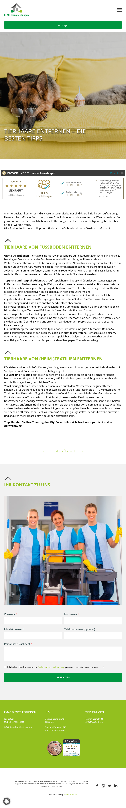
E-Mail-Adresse (13, 629)
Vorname (9, 614)
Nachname (70, 614)
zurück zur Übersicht (63, 451)
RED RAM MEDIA (70, 794)
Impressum (72, 781)
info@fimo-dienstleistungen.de (18, 727)
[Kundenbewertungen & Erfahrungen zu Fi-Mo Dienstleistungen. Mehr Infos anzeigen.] (71, 755)
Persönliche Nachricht (17, 644)
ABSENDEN (63, 677)
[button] (7, 801)
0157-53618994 (17, 722)
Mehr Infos (115, 172)
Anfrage (63, 25)
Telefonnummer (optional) (79, 629)
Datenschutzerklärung (51, 667)
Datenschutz (84, 781)
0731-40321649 (59, 727)
